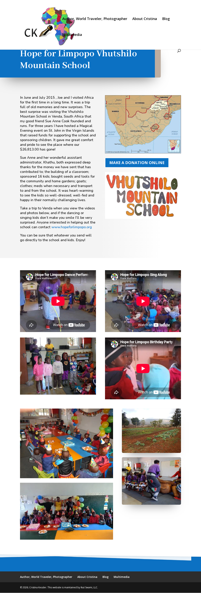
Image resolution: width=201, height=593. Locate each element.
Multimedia (72, 35)
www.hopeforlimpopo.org (71, 227)
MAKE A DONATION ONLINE (136, 162)
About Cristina (144, 19)
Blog (166, 19)
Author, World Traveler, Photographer (94, 19)
